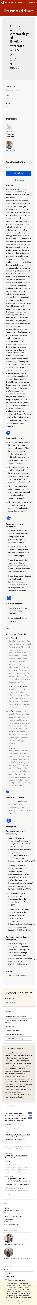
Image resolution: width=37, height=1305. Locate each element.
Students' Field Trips (12, 1030)
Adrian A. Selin (22, 1245)
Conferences (9, 1026)
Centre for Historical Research (15, 1016)
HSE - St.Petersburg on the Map (14, 1280)
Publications (10, 1106)
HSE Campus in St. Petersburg (14, 2)
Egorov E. (7, 1143)
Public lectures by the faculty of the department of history (18, 993)
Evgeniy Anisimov (24, 1258)
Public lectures (10, 1002)
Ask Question (18, 180)
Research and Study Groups (14, 1034)
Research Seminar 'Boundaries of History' (16, 1021)
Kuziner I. (8, 1124)
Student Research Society (14, 1038)
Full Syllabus (18, 173)
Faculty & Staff (9, 1277)
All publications (9, 1195)
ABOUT (7, 1270)
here (14, 1289)
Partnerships (8, 1273)
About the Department (14, 1048)
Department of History (18, 10)
